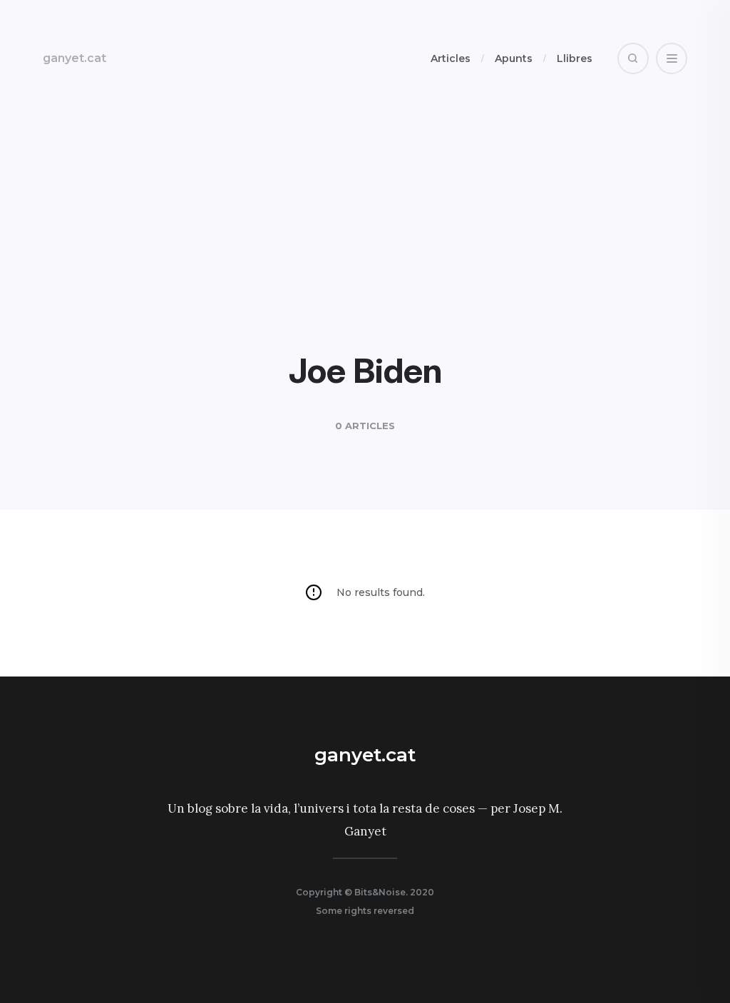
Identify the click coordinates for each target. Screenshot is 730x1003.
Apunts (514, 58)
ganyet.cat (74, 58)
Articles (451, 58)
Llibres (574, 58)
